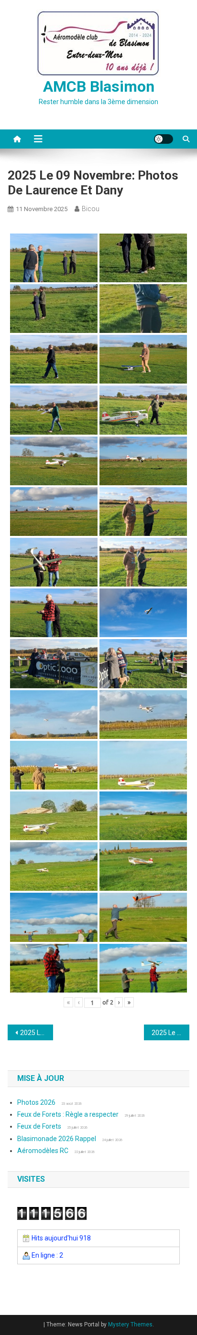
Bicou (90, 209)
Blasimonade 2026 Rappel (56, 1139)
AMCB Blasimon (98, 86)
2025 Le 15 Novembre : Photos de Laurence (170, 1032)
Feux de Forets (39, 1126)
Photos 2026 (36, 1102)
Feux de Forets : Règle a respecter (68, 1114)
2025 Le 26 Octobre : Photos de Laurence (36, 1032)
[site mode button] (163, 139)
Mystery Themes (130, 1324)
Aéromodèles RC (42, 1150)
